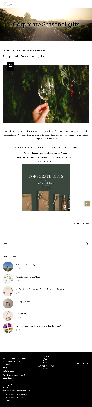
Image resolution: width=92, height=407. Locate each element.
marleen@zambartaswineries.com (16, 391)
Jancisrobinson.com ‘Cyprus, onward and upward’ (38, 326)
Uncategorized (40, 50)
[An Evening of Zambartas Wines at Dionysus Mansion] (8, 291)
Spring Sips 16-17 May (25, 301)
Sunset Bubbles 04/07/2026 (28, 277)
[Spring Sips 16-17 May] (8, 303)
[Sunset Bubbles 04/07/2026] (8, 279)
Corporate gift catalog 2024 (62, 147)
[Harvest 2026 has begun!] (8, 267)
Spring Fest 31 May (24, 314)
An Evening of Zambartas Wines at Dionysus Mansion (40, 289)
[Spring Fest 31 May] (8, 316)
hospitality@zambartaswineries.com (17, 381)
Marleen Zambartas (15, 50)
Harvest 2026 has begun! (27, 264)
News (29, 50)
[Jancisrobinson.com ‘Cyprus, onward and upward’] (8, 328)
